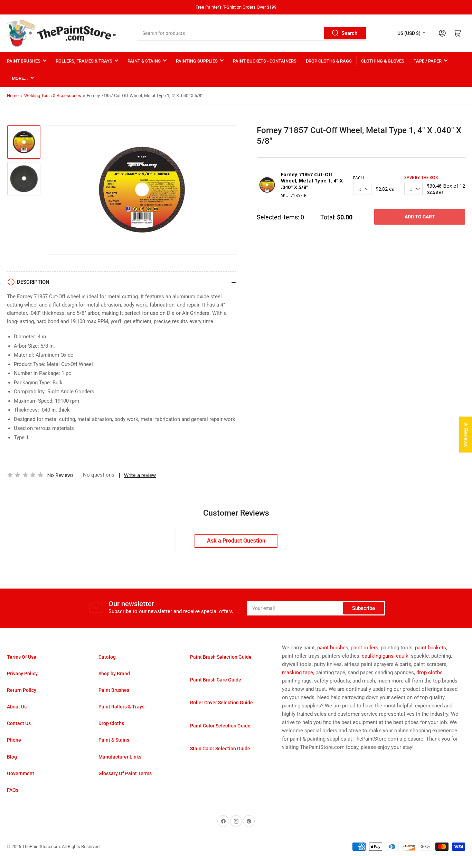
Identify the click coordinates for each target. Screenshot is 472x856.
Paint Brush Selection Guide (221, 657)
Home (13, 95)
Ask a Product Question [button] (236, 540)
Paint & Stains (144, 61)
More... (20, 78)
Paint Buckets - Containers (264, 61)
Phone (14, 740)
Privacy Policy (22, 673)
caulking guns (378, 656)
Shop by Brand (114, 673)
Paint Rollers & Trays (121, 706)
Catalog (107, 657)
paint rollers (364, 648)
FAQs (12, 790)
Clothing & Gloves (382, 61)
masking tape (297, 672)
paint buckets (430, 648)
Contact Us (19, 723)
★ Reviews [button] (466, 434)
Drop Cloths (111, 723)
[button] (25, 475)
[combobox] (252, 33)
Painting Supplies (197, 61)
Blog (12, 757)
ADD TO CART (420, 216)
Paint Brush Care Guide (215, 680)
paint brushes (332, 648)
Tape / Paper (428, 61)
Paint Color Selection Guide (220, 725)
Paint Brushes (23, 61)
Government (20, 773)
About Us (17, 706)
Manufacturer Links (119, 757)
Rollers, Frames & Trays (84, 61)
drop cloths (429, 672)
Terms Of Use (21, 657)
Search (349, 33)
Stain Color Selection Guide (220, 748)
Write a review (140, 475)
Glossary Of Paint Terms (125, 773)
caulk (402, 656)
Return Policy (21, 690)
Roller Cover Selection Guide (221, 702)
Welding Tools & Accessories (52, 95)
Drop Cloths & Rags (329, 61)
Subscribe (363, 608)
